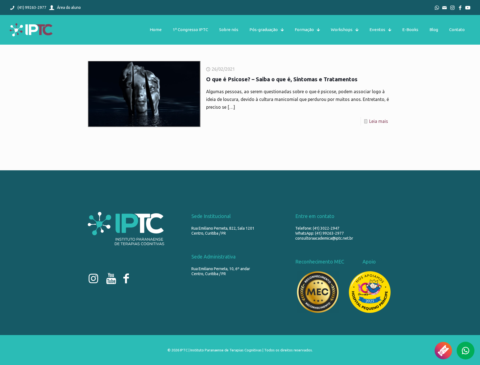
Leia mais (378, 121)
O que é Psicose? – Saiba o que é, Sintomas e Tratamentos (282, 79)
